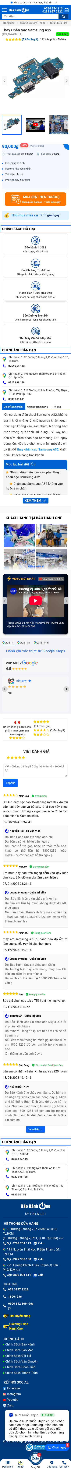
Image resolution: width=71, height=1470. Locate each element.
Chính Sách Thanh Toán (21, 1373)
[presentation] (4, 80)
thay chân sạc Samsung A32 (38, 449)
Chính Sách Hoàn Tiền (20, 1367)
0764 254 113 (16, 365)
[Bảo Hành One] (19, 10)
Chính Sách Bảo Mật (19, 1350)
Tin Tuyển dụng (19, 1316)
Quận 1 (9, 642)
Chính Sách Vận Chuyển (21, 1361)
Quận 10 (25, 642)
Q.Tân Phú (42, 642)
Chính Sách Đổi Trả (18, 1356)
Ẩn (32, 464)
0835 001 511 (16, 399)
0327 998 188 (16, 382)
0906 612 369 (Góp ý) (20, 1306)
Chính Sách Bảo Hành (20, 1344)
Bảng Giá (35, 1467)
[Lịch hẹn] (67, 10)
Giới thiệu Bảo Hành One (18, 1326)
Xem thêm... (35, 1129)
